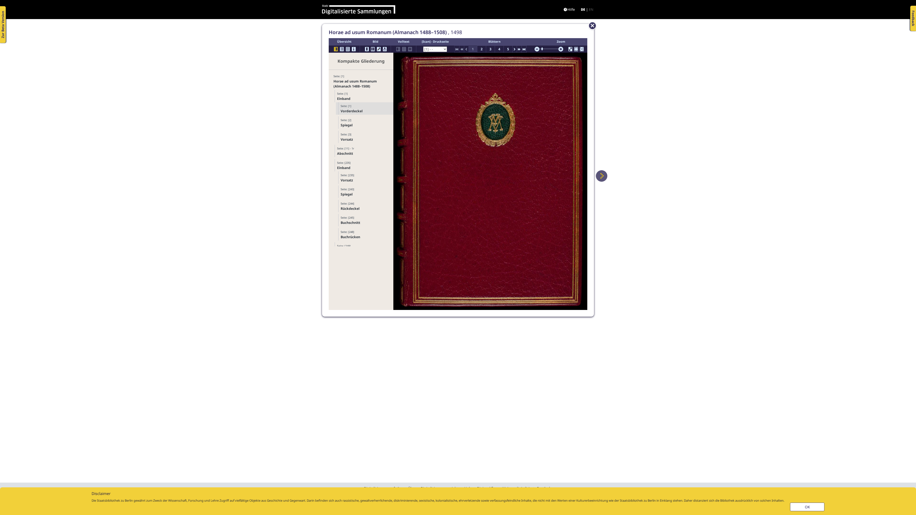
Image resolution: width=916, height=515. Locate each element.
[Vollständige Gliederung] (342, 49)
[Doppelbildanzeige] (373, 49)
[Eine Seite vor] (601, 176)
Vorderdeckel (352, 111)
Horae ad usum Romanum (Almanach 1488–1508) (355, 83)
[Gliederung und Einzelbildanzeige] (336, 49)
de (583, 9)
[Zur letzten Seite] (524, 49)
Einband (343, 98)
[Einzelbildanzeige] (367, 49)
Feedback (913, 18)
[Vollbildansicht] (570, 49)
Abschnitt (345, 153)
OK (807, 507)
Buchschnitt (350, 222)
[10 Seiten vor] (519, 49)
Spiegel (347, 125)
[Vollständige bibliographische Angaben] (354, 49)
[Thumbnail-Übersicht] (348, 49)
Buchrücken (350, 237)
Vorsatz (347, 139)
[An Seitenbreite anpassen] (576, 49)
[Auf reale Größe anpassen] (582, 49)
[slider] (543, 48)
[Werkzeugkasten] (379, 49)
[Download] (385, 49)
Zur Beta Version (2, 24)
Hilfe (571, 9)
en (591, 9)
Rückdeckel (350, 208)
